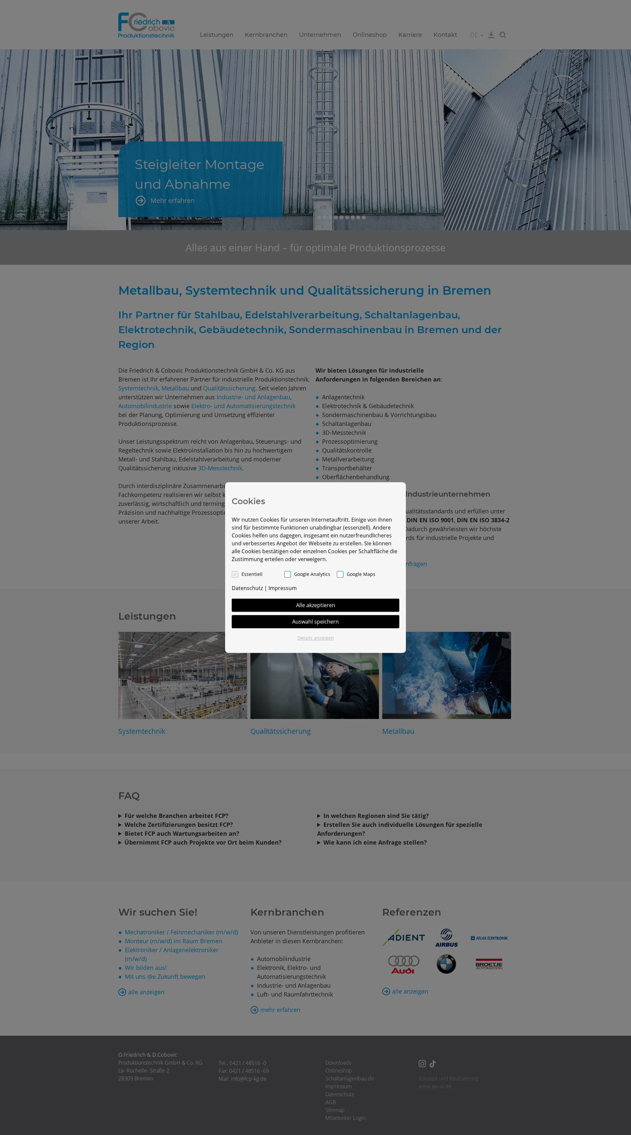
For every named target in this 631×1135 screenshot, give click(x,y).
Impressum (283, 588)
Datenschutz (247, 588)
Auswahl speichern (315, 621)
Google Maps (361, 574)
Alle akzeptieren (315, 605)
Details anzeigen (315, 638)
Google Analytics (312, 574)
